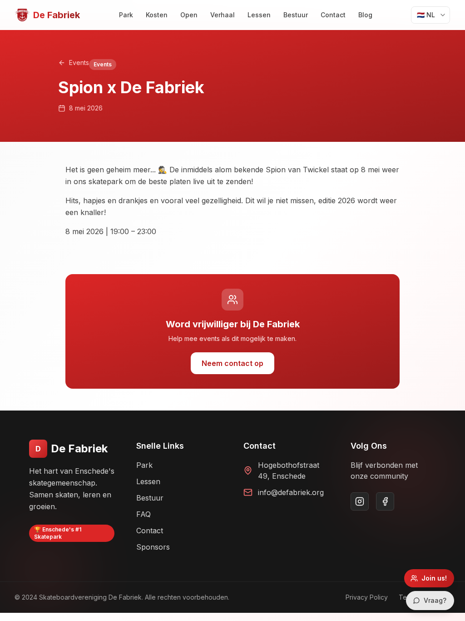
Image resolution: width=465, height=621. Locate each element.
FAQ (143, 514)
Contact (333, 15)
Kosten (157, 15)
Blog (365, 15)
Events (79, 62)
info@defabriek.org (291, 492)
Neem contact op (232, 363)
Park (126, 15)
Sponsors (153, 546)
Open (189, 15)
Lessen (259, 15)
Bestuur (295, 15)
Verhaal (222, 15)
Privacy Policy (367, 597)
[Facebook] (385, 501)
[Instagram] (360, 501)
